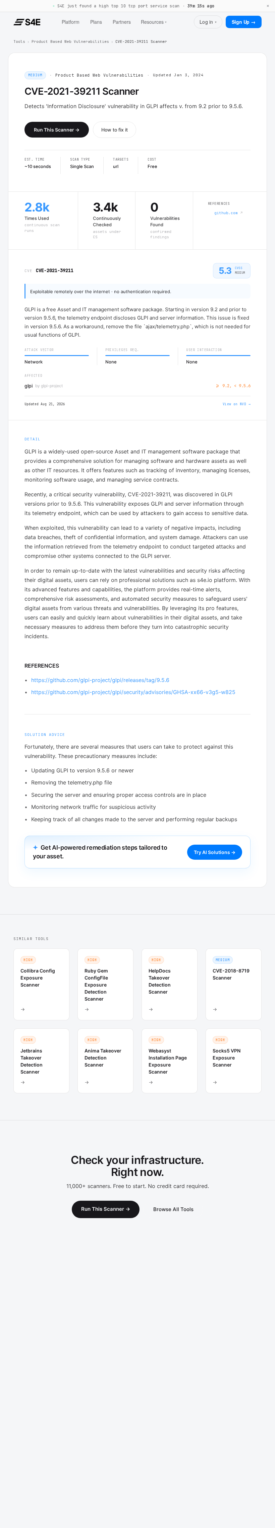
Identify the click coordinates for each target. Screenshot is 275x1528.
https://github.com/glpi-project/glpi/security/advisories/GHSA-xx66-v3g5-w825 (133, 692)
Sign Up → (244, 21)
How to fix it (114, 130)
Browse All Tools (173, 1209)
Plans (96, 21)
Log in (208, 21)
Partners (122, 21)
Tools (19, 41)
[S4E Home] (26, 22)
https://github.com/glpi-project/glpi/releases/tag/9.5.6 (100, 680)
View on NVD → (237, 404)
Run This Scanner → (56, 130)
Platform (70, 21)
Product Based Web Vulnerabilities (70, 41)
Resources (154, 21)
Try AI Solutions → (214, 852)
